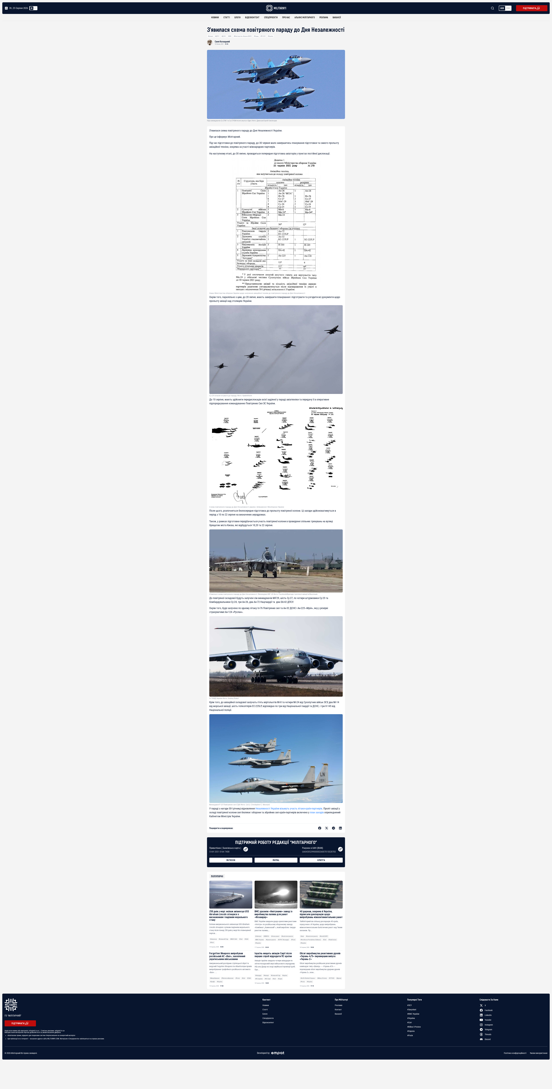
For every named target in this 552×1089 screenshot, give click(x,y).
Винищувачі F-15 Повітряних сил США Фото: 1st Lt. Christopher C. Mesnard (239, 805)
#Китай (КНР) (324, 936)
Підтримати (529, 8)
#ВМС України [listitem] (413, 1014)
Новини (215, 17)
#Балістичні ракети (287, 936)
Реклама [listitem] (338, 1005)
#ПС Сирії (267, 979)
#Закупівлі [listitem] (411, 1009)
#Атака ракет (275, 936)
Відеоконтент (252, 17)
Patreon (230, 860)
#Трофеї (212, 981)
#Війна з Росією (322, 978)
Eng (508, 8)
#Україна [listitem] (411, 1018)
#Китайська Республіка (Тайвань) (311, 939)
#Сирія (280, 979)
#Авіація (210, 36)
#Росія (293, 939)
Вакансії (337, 17)
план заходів (316, 812)
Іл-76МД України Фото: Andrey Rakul (224, 698)
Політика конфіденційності (515, 1053)
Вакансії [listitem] (338, 1014)
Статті (226, 17)
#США (246, 939)
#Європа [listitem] (411, 1031)
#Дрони (339, 978)
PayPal (276, 860)
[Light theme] (31, 8)
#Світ (241, 939)
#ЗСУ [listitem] (409, 1005)
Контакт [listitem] (338, 1009)
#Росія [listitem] (410, 1035)
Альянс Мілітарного (305, 17)
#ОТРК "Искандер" (283, 939)
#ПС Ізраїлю (258, 979)
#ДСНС (224, 36)
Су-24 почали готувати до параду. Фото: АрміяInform (230, 396)
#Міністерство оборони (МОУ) (243, 36)
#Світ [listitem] (409, 1022)
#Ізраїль (284, 975)
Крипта (321, 860)
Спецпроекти (271, 17)
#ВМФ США (233, 939)
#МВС (230, 36)
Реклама (323, 17)
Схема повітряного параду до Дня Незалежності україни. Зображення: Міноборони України (246, 507)
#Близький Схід (223, 939)
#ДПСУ (217, 36)
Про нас (286, 17)
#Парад (256, 36)
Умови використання (538, 1053)
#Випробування (214, 978)
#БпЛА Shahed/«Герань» (308, 978)
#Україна (270, 36)
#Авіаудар (258, 975)
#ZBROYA (266, 936)
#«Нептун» (258, 936)
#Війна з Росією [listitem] (414, 1027)
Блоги (237, 17)
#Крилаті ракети (271, 939)
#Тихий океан (332, 939)
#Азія (302, 936)
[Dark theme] (35, 8)
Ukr (502, 8)
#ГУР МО (331, 978)
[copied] (245, 849)
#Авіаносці (213, 939)
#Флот (212, 942)
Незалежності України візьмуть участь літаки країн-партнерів (288, 808)
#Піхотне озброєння (227, 978)
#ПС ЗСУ (263, 36)
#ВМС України (259, 939)
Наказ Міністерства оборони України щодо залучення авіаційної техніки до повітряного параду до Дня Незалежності (257, 293)
